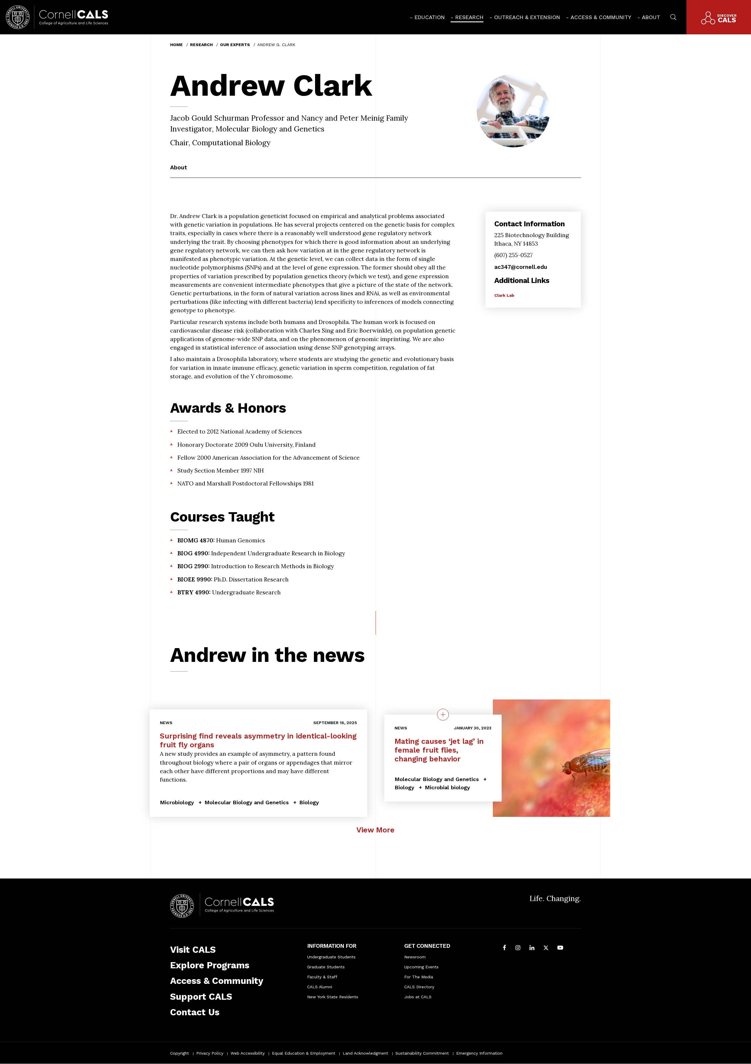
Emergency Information (479, 1053)
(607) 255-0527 (513, 255)
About (651, 17)
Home (176, 44)
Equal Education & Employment (303, 1053)
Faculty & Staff (322, 976)
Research (469, 17)
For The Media (418, 976)
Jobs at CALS (418, 996)
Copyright (179, 1053)
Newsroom (415, 957)
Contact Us (194, 1012)
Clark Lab (504, 295)
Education (430, 17)
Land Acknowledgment (365, 1053)
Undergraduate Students (331, 957)
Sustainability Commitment (422, 1053)
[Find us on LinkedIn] (532, 948)
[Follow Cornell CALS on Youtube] (560, 948)
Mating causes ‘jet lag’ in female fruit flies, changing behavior (439, 750)
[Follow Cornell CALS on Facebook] (504, 948)
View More (375, 830)
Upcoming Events (421, 966)
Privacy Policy (209, 1053)
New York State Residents (332, 996)
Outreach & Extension (527, 17)
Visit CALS (193, 949)
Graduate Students (326, 966)
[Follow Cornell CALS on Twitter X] (546, 948)
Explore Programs (209, 965)
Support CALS (201, 996)
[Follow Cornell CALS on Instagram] (517, 948)
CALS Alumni (319, 986)
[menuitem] (427, 17)
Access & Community (601, 17)
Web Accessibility (248, 1053)
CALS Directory (419, 986)
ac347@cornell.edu (520, 267)
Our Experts (235, 44)
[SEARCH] (673, 16)
